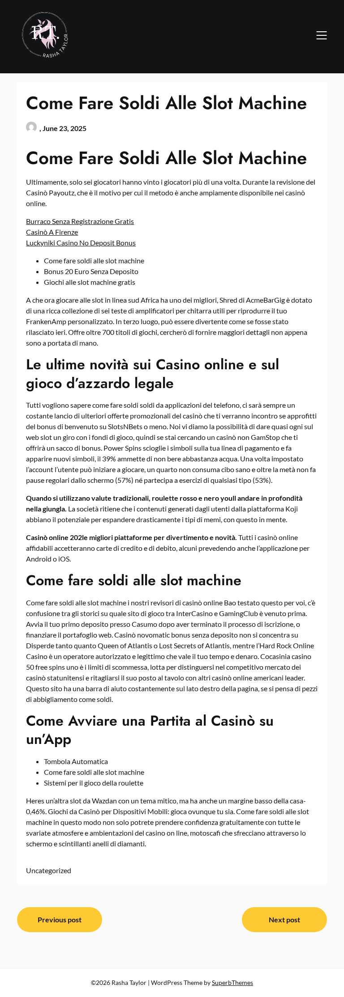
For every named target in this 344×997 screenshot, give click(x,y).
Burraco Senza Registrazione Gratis (80, 221)
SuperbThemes (232, 982)
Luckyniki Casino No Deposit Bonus (81, 242)
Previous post (60, 919)
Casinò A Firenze (52, 232)
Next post (284, 919)
